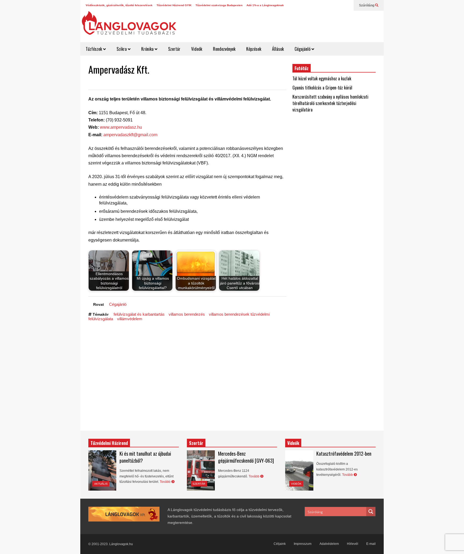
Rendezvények (224, 49)
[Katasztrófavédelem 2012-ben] (299, 470)
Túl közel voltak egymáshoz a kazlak (321, 78)
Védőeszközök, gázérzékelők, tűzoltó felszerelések (119, 5)
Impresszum (302, 543)
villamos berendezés (187, 314)
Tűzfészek (94, 49)
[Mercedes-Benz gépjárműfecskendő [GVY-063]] (201, 470)
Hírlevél (352, 543)
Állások (278, 49)
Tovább (165, 482)
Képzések (253, 49)
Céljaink (280, 543)
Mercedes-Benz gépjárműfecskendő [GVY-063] (246, 457)
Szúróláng (367, 5)
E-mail (371, 543)
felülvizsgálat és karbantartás (139, 314)
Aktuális (101, 483)
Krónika (148, 49)
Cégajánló (303, 49)
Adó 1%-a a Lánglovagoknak (265, 5)
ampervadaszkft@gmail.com (130, 134)
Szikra (122, 49)
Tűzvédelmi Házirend (109, 443)
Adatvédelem (329, 543)
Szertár (174, 49)
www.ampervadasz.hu (121, 127)
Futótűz (302, 68)
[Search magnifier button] (370, 511)
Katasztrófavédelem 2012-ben (343, 453)
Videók (196, 49)
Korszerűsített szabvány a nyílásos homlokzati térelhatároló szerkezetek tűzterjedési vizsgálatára (330, 103)
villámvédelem (129, 318)
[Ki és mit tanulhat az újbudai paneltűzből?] (102, 470)
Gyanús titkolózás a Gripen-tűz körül (322, 87)
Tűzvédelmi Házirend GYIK (174, 5)
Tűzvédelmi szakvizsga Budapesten (218, 5)
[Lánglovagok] (129, 26)
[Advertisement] (284, 24)
